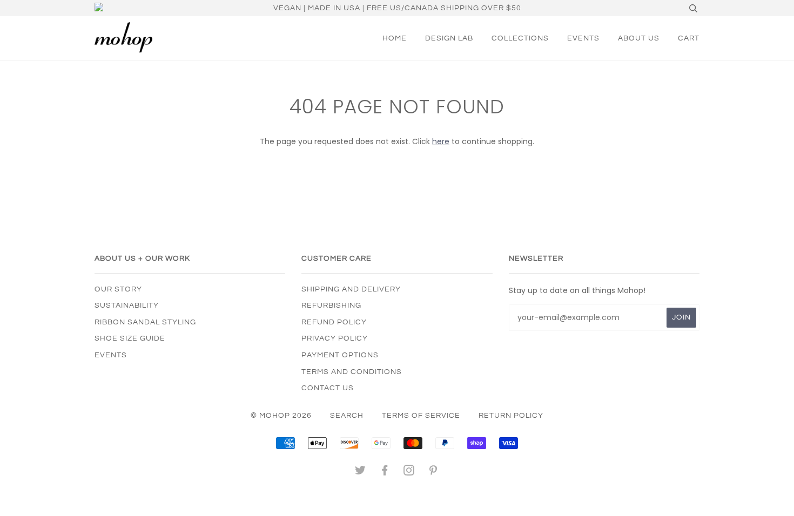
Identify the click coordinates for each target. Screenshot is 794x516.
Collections (520, 38)
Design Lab (449, 38)
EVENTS (583, 38)
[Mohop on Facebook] (385, 472)
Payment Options (340, 355)
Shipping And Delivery (351, 289)
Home (394, 38)
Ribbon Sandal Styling (145, 322)
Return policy (511, 415)
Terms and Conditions (351, 372)
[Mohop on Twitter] (360, 472)
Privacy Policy (334, 338)
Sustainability (127, 305)
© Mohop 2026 (281, 415)
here (440, 141)
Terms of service (421, 415)
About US (639, 38)
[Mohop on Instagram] (409, 472)
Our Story (118, 289)
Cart (688, 38)
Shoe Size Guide (130, 338)
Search (347, 415)
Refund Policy (334, 322)
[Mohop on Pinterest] (433, 472)
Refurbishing (331, 305)
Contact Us (327, 388)
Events (111, 355)
